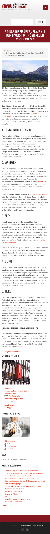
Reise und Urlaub (11, 494)
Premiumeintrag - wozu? (13, 399)
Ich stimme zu (7, 4)
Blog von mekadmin (12, 351)
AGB (9, 444)
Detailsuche (9, 405)
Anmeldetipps (9, 388)
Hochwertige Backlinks (13, 502)
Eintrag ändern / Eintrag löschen (16, 391)
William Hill (41, 182)
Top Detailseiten (15, 396)
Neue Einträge (10, 393)
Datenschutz (12, 446)
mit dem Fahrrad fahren (38, 194)
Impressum (10, 441)
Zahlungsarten (10, 401)
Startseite (7, 50)
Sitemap (10, 449)
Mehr (4, 506)
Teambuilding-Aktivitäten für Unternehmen (21, 471)
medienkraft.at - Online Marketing (32, 525)
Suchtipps (8, 408)
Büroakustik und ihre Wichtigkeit (17, 499)
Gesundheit (8, 496)
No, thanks (19, 4)
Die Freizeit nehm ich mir (13, 491)
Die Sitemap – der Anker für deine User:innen (21, 478)
